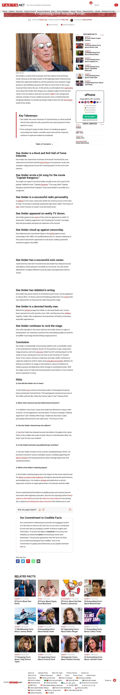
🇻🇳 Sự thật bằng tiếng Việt (73, 690)
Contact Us (85, 673)
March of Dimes (22, 458)
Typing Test (80, 138)
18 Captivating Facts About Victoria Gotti (47, 658)
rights (52, 94)
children (68, 313)
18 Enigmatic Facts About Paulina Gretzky (70, 658)
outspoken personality (54, 361)
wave (37, 217)
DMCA (59, 675)
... (116, 11)
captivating (68, 88)
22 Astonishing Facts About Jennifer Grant (93, 658)
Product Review (71, 673)
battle (52, 234)
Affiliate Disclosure (46, 675)
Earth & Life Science (43, 11)
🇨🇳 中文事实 (50, 693)
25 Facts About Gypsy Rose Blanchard (47, 602)
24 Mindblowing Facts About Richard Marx (92, 53)
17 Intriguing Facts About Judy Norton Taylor (23, 659)
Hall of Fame (44, 163)
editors (41, 535)
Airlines (5, 11)
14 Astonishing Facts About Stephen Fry (92, 60)
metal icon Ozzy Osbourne (51, 498)
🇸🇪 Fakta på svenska (89, 680)
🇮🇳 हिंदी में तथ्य (32, 685)
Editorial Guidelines (68, 24)
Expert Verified (53, 24)
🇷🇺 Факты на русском (52, 690)
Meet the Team (57, 673)
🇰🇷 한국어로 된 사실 (88, 685)
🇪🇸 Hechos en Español (83, 678)
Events (53, 11)
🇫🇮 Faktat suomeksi (50, 683)
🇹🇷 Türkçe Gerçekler (35, 693)
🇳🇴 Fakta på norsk (34, 683)
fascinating (68, 100)
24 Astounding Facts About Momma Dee (93, 602)
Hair (17, 207)
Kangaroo (44, 184)
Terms (67, 675)
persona (40, 352)
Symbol (78, 128)
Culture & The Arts (30, 11)
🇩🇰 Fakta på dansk (72, 680)
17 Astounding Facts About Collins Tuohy (93, 630)
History (79, 11)
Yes (19, 432)
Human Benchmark (82, 143)
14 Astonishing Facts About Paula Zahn (92, 76)
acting (66, 297)
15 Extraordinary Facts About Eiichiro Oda (93, 46)
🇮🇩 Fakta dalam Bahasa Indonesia (51, 685)
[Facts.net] (13, 5)
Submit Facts (91, 675)
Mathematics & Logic (108, 11)
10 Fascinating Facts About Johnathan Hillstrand (92, 69)
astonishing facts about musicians (39, 501)
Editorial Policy (43, 673)
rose (28, 390)
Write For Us (32, 675)
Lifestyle (97, 11)
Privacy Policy (78, 675)
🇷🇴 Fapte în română (34, 690)
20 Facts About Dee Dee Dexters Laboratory (71, 602)
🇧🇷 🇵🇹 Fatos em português (53, 680)
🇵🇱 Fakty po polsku (81, 688)
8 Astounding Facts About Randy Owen (46, 630)
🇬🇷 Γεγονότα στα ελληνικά (89, 683)
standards (50, 532)
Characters (19, 11)
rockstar (27, 310)
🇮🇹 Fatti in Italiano (34, 680)
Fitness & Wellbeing (63, 11)
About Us (31, 673)
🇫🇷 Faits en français (65, 678)
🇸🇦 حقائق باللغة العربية (68, 683)
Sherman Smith (87, 19)
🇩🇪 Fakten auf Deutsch (47, 678)
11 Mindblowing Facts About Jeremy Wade (24, 630)
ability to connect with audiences (31, 477)
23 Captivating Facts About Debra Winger (70, 630)
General (72, 11)
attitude (43, 480)
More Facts (32, 678)
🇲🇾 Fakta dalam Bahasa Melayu (38, 688)
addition (21, 201)
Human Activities (88, 11)
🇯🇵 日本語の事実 (72, 685)
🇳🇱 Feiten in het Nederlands (62, 688)
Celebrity (11, 11)
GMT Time (79, 133)
